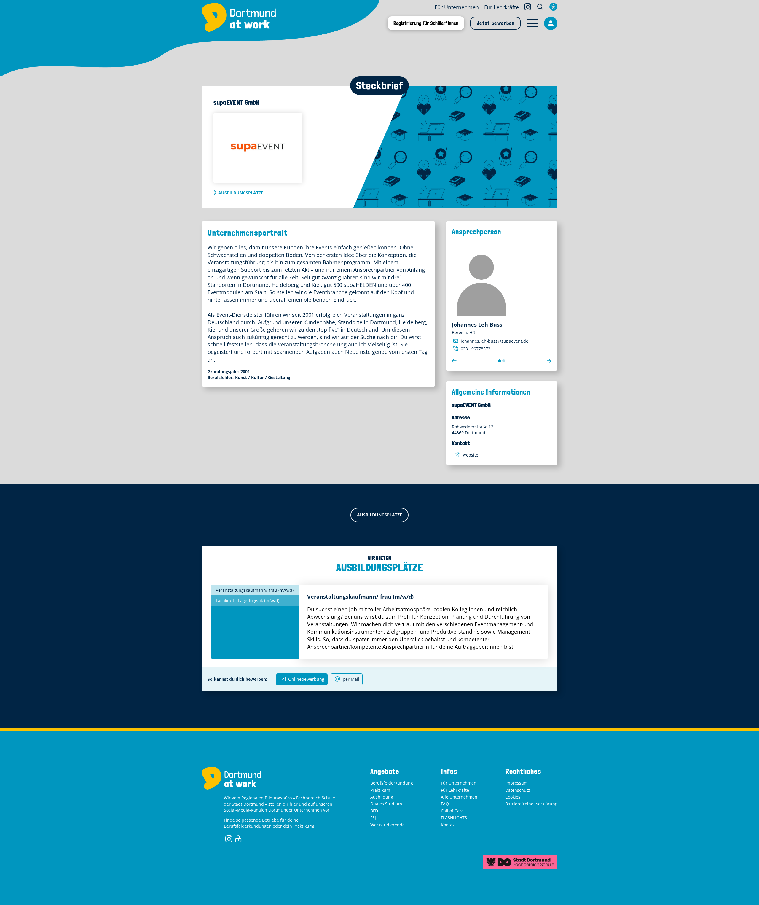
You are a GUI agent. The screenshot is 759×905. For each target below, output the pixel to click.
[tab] (255, 590)
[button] (540, 7)
